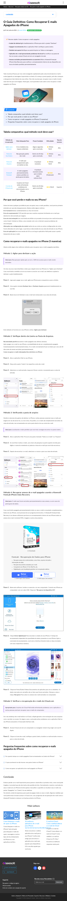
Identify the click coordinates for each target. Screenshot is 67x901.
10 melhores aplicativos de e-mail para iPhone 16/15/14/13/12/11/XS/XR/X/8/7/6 (33, 825)
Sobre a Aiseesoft (16, 896)
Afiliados (48, 896)
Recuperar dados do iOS (21, 6)
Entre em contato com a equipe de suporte (14, 888)
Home (5, 6)
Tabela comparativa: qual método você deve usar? (25, 114)
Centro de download (10, 867)
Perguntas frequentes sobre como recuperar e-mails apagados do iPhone (33, 122)
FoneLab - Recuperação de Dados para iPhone (31, 557)
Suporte (36, 896)
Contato (53, 896)
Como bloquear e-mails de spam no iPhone (11, 822)
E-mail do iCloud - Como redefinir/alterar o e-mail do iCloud (54, 824)
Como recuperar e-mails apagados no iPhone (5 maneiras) (28, 119)
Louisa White (22, 30)
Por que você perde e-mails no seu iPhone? (23, 117)
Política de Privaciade (27, 896)
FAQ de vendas (7, 885)
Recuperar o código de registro (11, 883)
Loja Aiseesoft (10, 872)
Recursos (11, 6)
